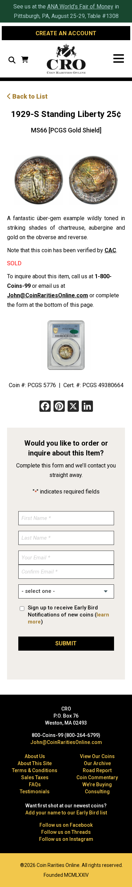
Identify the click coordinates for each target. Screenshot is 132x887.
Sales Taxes (35, 777)
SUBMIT (66, 643)
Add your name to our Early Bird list (66, 812)
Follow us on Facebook (66, 825)
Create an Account (66, 33)
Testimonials (35, 791)
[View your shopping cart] (24, 60)
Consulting (97, 791)
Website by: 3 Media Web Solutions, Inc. (10, 864)
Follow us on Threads (66, 832)
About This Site (35, 763)
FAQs (35, 784)
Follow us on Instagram (66, 839)
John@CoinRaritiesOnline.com (47, 295)
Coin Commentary (97, 777)
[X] (73, 407)
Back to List (29, 96)
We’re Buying (97, 784)
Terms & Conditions (34, 770)
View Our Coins (97, 756)
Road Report (97, 770)
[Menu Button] (119, 58)
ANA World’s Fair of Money (80, 6)
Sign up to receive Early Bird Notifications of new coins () (68, 614)
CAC (110, 250)
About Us (35, 756)
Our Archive (97, 763)
